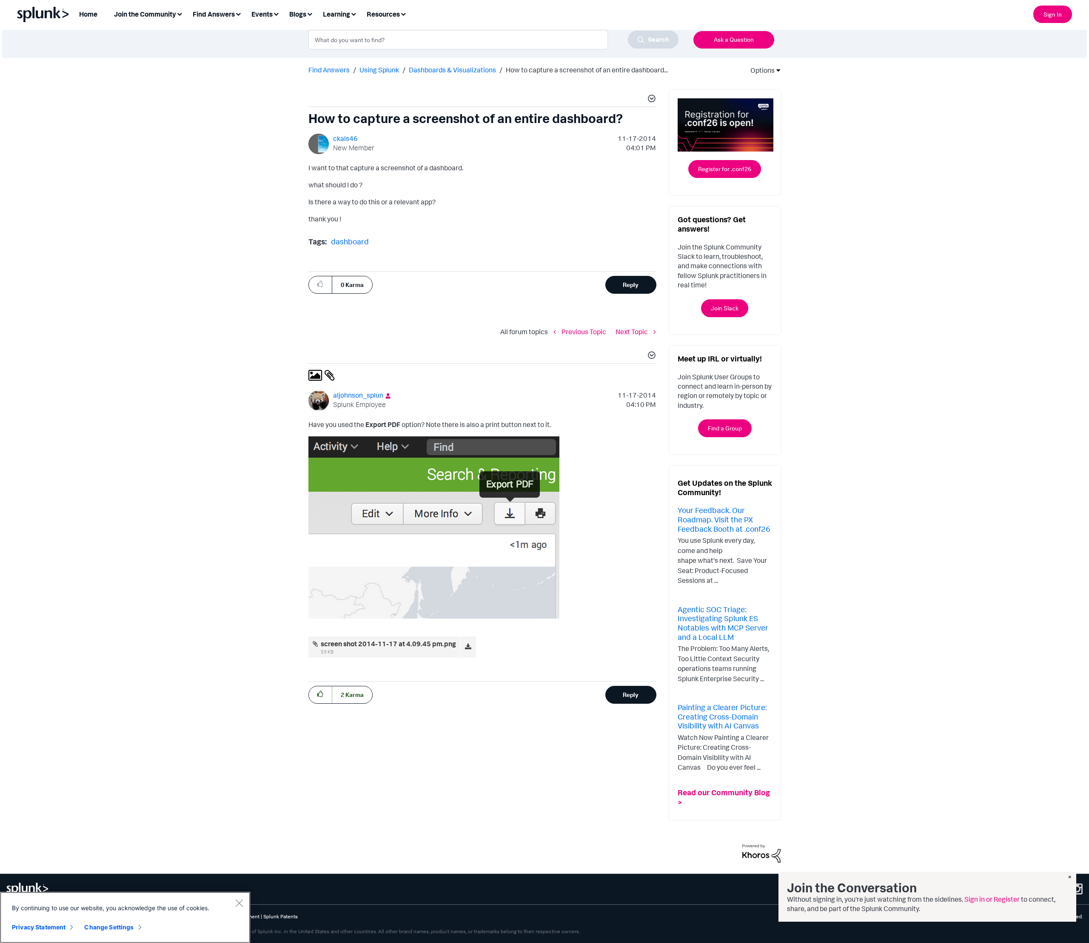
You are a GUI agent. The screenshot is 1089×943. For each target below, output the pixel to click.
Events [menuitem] (262, 14)
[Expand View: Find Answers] (238, 13)
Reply (631, 284)
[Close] (239, 903)
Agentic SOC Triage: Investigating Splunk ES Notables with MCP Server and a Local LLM (723, 623)
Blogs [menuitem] (297, 14)
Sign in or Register (992, 899)
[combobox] (493, 39)
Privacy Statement (39, 927)
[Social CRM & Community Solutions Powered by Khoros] (761, 852)
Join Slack (724, 308)
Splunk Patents (280, 916)
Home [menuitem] (88, 14)
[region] (125, 917)
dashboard (350, 241)
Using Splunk (379, 70)
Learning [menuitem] (336, 14)
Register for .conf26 (724, 168)
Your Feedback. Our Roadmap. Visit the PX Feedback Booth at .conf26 (724, 519)
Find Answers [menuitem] (214, 14)
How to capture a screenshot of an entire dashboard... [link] (587, 70)
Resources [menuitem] (383, 14)
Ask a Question (734, 39)
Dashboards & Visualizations (452, 70)
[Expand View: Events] (276, 13)
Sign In (1052, 14)
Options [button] (759, 70)
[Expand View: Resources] (403, 13)
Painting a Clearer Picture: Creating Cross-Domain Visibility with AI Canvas (722, 716)
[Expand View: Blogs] (309, 13)
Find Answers (329, 70)
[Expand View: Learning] (353, 13)
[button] (650, 99)
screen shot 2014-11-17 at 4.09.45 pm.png (388, 643)
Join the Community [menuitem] (145, 14)
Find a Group (725, 428)
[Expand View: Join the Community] (179, 13)
